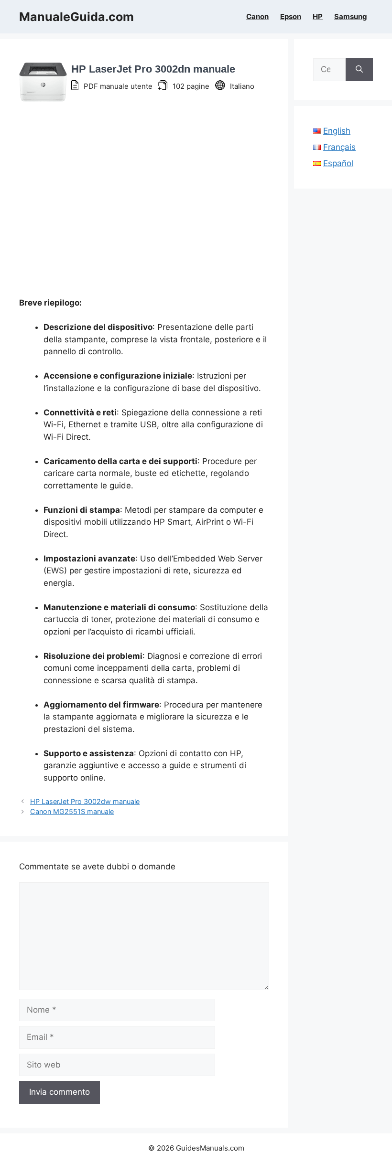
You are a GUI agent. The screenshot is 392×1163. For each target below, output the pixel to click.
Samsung (350, 17)
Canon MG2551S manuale (72, 811)
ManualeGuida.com (76, 17)
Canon (257, 17)
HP (318, 17)
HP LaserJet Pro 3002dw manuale (85, 801)
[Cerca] (359, 69)
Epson (290, 17)
